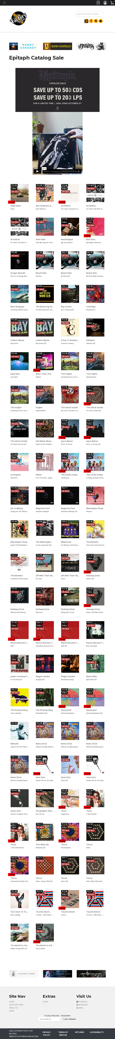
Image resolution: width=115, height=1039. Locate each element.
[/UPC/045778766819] (20, 765)
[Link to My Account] (105, 3)
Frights (39, 407)
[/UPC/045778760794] (45, 395)
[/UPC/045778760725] (95, 361)
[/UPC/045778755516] (45, 327)
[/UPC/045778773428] (95, 798)
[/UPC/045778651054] (45, 294)
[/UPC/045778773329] (45, 933)
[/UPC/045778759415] (70, 865)
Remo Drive (41, 743)
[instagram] (96, 21)
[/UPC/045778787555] (95, 462)
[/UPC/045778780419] (95, 428)
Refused (14, 743)
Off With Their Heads (46, 575)
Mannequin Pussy (94, 508)
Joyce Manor (67, 441)
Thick (63, 811)
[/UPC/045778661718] (45, 697)
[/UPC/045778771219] (70, 294)
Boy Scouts (66, 306)
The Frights (66, 373)
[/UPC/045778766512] (45, 664)
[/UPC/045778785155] (20, 529)
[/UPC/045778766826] (45, 730)
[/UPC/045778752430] (70, 529)
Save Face (40, 777)
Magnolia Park (43, 508)
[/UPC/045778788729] (45, 193)
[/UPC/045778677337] (20, 798)
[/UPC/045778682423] (70, 596)
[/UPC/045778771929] (70, 899)
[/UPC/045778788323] (95, 193)
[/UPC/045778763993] (95, 865)
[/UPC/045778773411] (20, 832)
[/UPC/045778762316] (95, 327)
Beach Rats (41, 273)
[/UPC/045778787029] (20, 361)
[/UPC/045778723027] (20, 595)
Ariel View (40, 239)
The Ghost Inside (69, 407)
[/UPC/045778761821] (45, 899)
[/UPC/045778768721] (95, 496)
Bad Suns (90, 239)
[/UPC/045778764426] (20, 462)
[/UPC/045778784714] (70, 630)
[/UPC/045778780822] (20, 193)
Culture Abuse (17, 340)
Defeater (90, 340)
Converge (90, 306)
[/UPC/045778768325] (45, 798)
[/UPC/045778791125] (45, 260)
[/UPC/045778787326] (95, 529)
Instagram (83, 1005)
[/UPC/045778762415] (95, 664)
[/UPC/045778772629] (70, 697)
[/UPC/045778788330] (20, 227)
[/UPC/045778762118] (20, 664)
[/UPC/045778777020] (95, 294)
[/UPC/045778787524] (70, 462)
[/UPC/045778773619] (20, 395)
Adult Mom (16, 205)
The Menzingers (43, 542)
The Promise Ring (19, 710)
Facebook (82, 1001)
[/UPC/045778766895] (95, 731)
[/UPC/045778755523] (20, 327)
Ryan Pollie (91, 676)
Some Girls (16, 811)
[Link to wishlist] (98, 3)
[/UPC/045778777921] (95, 227)
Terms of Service (63, 1033)
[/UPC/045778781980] (20, 865)
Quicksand (66, 710)
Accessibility (97, 1032)
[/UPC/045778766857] (70, 731)
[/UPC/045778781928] (70, 832)
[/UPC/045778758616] (45, 832)
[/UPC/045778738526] (20, 899)
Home (11, 1001)
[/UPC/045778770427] (45, 563)
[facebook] (91, 21)
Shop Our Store (16, 1005)
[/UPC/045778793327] (70, 798)
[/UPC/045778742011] (70, 664)
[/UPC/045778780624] (45, 765)
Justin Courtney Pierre (21, 676)
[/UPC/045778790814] (70, 496)
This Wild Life (42, 844)
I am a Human (70, 1019)
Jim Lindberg (17, 508)
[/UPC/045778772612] (95, 697)
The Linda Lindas (69, 474)
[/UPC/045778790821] (45, 496)
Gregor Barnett (18, 273)
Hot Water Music (43, 441)
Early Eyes (15, 373)
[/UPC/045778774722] (45, 361)
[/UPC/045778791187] (95, 260)
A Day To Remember (71, 340)
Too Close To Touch (20, 911)
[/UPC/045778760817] (70, 765)
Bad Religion (67, 239)
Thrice (64, 844)
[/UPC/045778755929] (45, 596)
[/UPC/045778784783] (45, 630)
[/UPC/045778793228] (70, 193)
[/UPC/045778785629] (20, 260)
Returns (79, 1032)
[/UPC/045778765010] (45, 865)
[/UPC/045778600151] (20, 294)
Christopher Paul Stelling (48, 811)
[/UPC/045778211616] (20, 697)
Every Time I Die (43, 373)
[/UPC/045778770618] (45, 428)
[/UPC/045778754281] (20, 933)
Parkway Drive (93, 575)
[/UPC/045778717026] (45, 528)
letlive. (39, 474)
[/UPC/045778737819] (95, 630)
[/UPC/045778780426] (70, 428)
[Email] (100, 21)
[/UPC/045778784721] (20, 630)
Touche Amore (43, 911)
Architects (65, 205)
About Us (13, 1008)
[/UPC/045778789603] (95, 596)
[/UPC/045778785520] (70, 395)
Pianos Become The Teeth (23, 642)
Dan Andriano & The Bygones (50, 205)
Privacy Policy (47, 1033)
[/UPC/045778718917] (20, 428)
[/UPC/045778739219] (45, 462)
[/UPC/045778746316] (95, 395)
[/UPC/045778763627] (70, 227)
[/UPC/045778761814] (95, 899)
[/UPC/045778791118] (70, 260)
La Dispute (16, 474)
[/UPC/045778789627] (95, 563)
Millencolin (66, 542)
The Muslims (92, 542)
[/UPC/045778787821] (20, 496)
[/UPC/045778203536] (20, 731)
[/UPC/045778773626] (70, 361)
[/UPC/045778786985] (20, 562)
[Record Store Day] (86, 21)
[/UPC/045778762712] (45, 227)
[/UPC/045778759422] (95, 832)
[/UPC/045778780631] (95, 765)
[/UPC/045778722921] (70, 563)
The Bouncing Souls (45, 306)
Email (80, 1008)
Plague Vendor (43, 676)
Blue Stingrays (17, 306)
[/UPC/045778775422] (70, 327)
